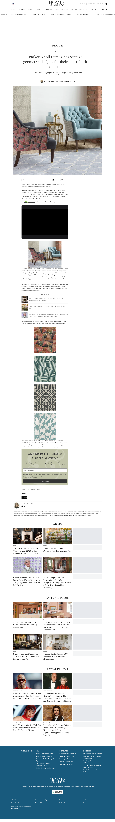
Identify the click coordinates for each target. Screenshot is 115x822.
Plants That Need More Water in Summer (61, 14)
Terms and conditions (17, 803)
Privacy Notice (59, 474)
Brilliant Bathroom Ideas (66, 761)
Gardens (22, 9)
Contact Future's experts (42, 800)
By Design (95, 9)
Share (25, 179)
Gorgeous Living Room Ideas (67, 753)
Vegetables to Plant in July (38, 14)
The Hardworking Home (79, 9)
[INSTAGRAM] (23, 506)
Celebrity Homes (62, 9)
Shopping (49, 9)
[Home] (8, 9)
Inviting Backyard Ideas (66, 764)
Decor (30, 9)
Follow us (57, 179)
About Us (14, 800)
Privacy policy (39, 803)
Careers (85, 803)
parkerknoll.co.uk (35, 489)
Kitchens (39, 9)
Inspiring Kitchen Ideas (66, 759)
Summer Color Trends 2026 (83, 14)
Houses (13, 9)
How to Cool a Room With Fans (18, 14)
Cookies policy (63, 803)
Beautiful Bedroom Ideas (66, 756)
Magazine (100, 3)
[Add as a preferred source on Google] (57, 792)
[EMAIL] (25, 506)
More (104, 9)
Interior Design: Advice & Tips (45, 753)
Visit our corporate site (87, 786)
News (73, 81)
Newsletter (65, 179)
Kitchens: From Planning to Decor (45, 756)
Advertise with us (64, 800)
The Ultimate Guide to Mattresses (92, 753)
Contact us (86, 800)
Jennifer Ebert (50, 81)
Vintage (24, 497)
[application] (45, 222)
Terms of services (38, 474)
